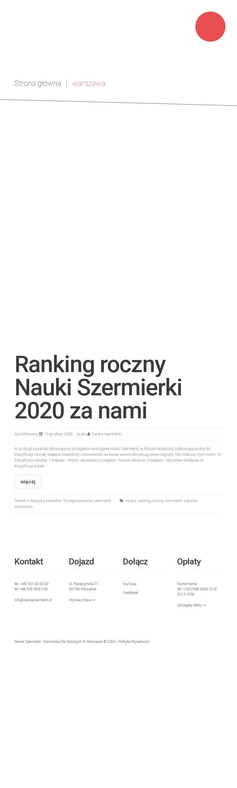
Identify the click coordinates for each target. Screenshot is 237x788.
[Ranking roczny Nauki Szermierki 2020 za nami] (118, 242)
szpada (190, 501)
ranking (144, 501)
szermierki (173, 501)
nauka (130, 501)
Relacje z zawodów (45, 501)
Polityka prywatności (134, 642)
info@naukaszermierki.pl (33, 600)
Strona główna (37, 83)
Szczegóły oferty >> (191, 605)
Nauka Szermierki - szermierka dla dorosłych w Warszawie (58, 642)
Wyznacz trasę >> (82, 600)
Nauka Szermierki (107, 434)
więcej (28, 482)
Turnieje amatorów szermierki (87, 501)
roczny (158, 501)
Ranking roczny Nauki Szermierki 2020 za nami (98, 387)
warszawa (23, 506)
